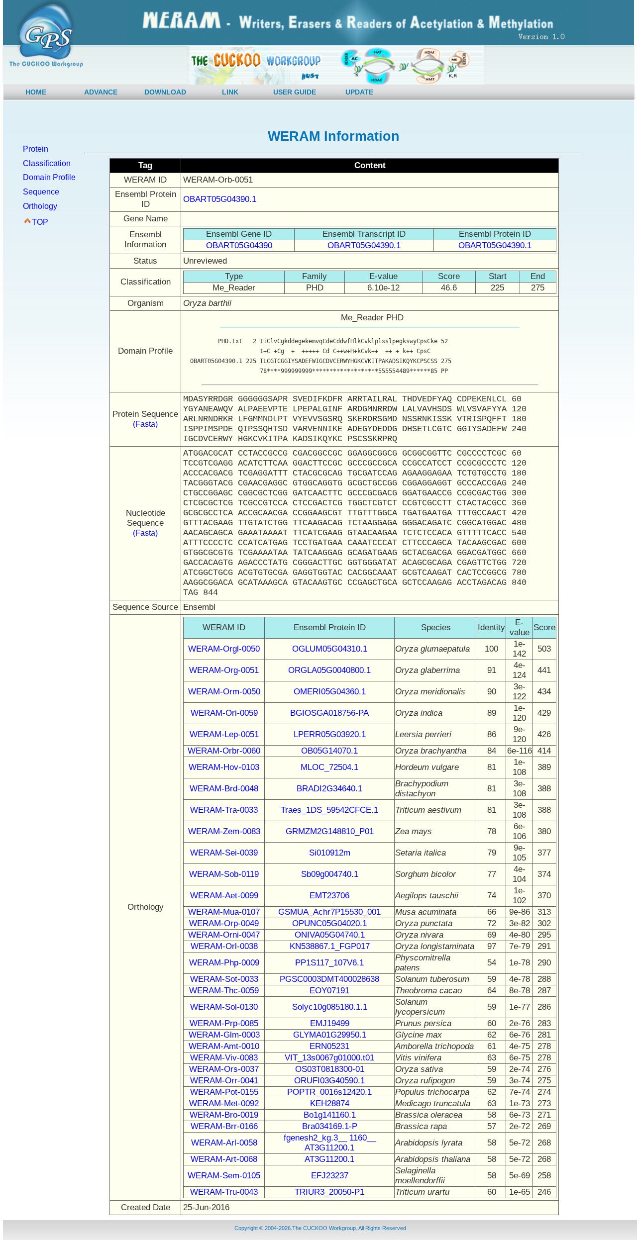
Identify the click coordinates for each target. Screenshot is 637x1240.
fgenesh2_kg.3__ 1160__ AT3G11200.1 (330, 1142)
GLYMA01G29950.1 (329, 1035)
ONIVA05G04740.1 (330, 935)
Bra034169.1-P (329, 1126)
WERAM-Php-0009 (224, 962)
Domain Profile (49, 177)
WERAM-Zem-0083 (224, 831)
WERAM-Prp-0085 (224, 1023)
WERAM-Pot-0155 (224, 1092)
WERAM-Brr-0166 (224, 1126)
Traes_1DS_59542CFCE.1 (329, 810)
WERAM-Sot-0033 (224, 979)
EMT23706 (329, 895)
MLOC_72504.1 (329, 767)
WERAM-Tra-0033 (224, 810)
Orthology (40, 206)
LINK (230, 92)
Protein (35, 149)
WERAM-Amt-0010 (224, 1046)
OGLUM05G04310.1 (329, 649)
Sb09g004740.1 (329, 874)
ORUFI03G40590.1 (329, 1080)
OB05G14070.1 (329, 751)
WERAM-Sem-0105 (224, 1175)
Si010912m (329, 853)
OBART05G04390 (239, 245)
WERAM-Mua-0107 (224, 912)
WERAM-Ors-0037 (224, 1069)
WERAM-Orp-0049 (224, 923)
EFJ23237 (329, 1175)
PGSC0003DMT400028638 (329, 979)
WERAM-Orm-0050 (224, 691)
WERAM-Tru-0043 (224, 1192)
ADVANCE (100, 92)
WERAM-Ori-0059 (224, 713)
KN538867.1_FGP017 (330, 946)
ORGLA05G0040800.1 (329, 670)
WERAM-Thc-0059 (224, 990)
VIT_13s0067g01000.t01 (329, 1057)
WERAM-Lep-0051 (224, 734)
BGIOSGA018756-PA (329, 713)
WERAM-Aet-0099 (224, 895)
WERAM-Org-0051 (224, 670)
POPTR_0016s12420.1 (329, 1092)
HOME (35, 92)
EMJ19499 (329, 1023)
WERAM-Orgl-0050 (224, 649)
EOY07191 (329, 990)
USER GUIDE (294, 92)
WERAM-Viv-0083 (224, 1057)
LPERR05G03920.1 (330, 734)
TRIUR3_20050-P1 (329, 1192)
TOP (40, 222)
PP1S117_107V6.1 (329, 962)
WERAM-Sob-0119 (224, 874)
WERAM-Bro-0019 (224, 1115)
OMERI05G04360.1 (330, 691)
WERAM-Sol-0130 (224, 1007)
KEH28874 (329, 1103)
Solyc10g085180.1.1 (329, 1007)
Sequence (41, 192)
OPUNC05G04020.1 (329, 923)
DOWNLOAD (165, 92)
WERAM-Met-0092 (224, 1103)
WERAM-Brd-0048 (224, 788)
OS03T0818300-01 (329, 1069)
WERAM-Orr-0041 (224, 1080)
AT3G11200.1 (329, 1159)
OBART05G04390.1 (219, 199)
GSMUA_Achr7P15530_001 (329, 912)
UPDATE (359, 92)
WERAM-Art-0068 (224, 1159)
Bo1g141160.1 (330, 1115)
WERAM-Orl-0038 (224, 946)
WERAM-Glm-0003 (224, 1035)
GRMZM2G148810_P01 (330, 831)
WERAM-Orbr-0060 (224, 751)
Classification (47, 163)
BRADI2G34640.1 (329, 788)
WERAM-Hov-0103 (224, 767)
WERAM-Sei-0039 (224, 853)
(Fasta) (145, 424)
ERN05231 (329, 1046)
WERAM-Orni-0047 (224, 935)
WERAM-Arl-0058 (224, 1142)
